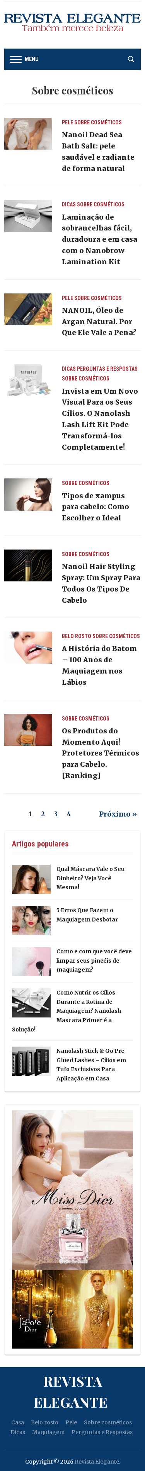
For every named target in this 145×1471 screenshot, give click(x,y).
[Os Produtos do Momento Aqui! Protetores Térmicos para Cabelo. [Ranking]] (28, 729)
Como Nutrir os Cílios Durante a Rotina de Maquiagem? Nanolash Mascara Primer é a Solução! (66, 1011)
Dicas (69, 204)
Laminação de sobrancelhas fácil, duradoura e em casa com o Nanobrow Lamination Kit (99, 239)
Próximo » (118, 814)
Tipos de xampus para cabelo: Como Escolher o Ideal (95, 507)
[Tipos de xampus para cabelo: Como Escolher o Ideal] (28, 493)
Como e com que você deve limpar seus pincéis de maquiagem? (94, 961)
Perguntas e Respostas (107, 369)
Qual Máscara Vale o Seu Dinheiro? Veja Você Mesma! (90, 878)
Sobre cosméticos (98, 122)
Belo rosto (76, 636)
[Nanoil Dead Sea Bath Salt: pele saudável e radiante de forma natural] (28, 133)
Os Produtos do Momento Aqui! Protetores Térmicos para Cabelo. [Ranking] (100, 753)
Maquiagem (48, 1432)
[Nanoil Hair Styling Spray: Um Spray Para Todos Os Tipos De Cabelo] (28, 565)
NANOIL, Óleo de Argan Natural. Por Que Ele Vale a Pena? (99, 321)
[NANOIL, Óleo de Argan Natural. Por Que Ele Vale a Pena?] (28, 308)
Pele (67, 122)
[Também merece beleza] (72, 24)
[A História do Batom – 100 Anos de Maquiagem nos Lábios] (28, 647)
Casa (17, 1422)
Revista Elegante (70, 1391)
